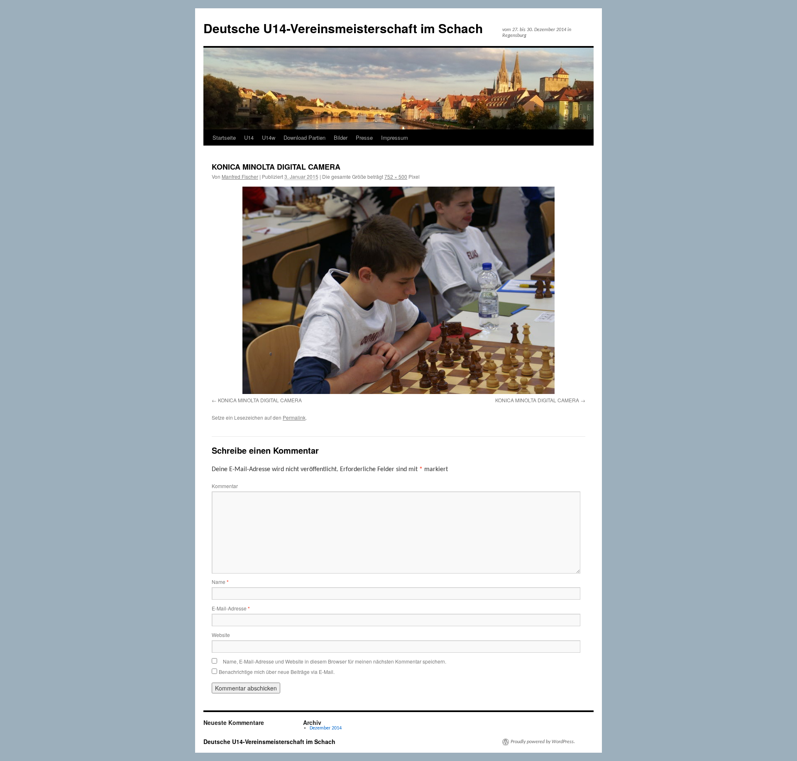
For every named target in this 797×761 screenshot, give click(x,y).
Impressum (394, 137)
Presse (364, 137)
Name (220, 581)
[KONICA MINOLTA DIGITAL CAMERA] (398, 290)
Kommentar (225, 485)
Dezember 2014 (326, 728)
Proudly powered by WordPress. (543, 741)
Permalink (294, 417)
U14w (268, 137)
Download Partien (304, 137)
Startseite (224, 137)
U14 (249, 137)
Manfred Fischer (240, 176)
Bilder (340, 137)
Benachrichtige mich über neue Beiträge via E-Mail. (277, 671)
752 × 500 (395, 176)
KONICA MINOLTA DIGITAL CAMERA (260, 400)
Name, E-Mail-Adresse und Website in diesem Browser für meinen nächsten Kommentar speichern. (334, 661)
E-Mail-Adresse (231, 608)
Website (221, 634)
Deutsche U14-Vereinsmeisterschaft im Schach (343, 28)
